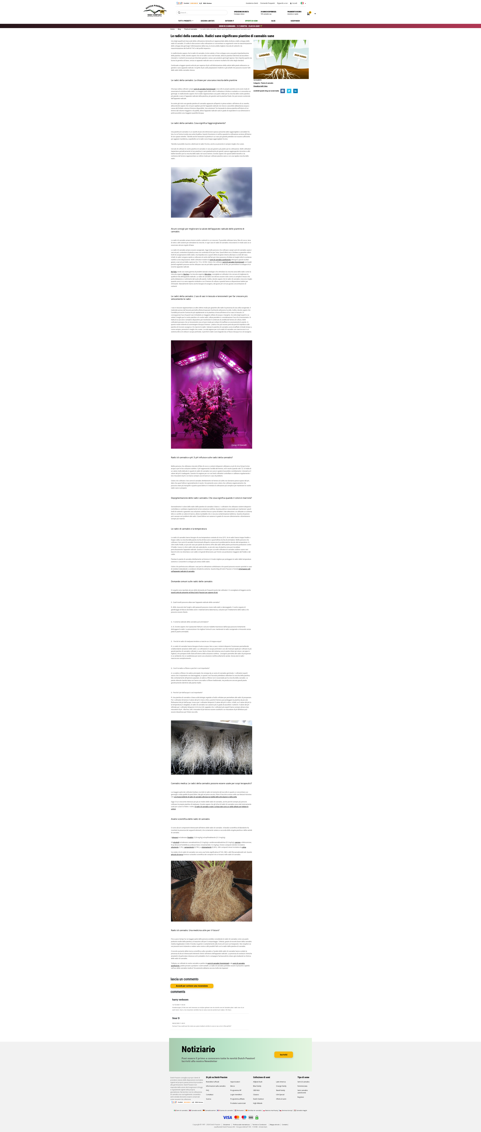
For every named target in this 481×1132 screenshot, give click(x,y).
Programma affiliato (237, 1099)
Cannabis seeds (196, 1110)
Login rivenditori (236, 1095)
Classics (256, 1095)
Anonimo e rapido (294, 13)
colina (244, 847)
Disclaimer (226, 1124)
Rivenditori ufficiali (212, 1082)
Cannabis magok (301, 1110)
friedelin (190, 837)
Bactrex (186, 274)
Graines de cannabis (226, 1110)
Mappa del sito (275, 1124)
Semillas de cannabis (254, 1110)
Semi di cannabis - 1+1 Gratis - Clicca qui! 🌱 (240, 26)
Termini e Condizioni (259, 1124)
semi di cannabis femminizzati (204, 89)
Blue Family (257, 1086)
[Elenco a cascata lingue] (302, 4)
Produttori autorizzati (238, 1103)
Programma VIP (235, 1090)
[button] (308, 13)
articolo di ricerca (177, 854)
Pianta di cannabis (190, 29)
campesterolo (189, 847)
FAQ (207, 1090)
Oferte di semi (281, 1099)
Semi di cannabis (303, 1082)
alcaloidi (176, 842)
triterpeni (175, 837)
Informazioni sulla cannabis (215, 1086)
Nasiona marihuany (271, 1110)
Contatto (285, 1124)
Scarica (208, 1099)
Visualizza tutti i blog (260, 86)
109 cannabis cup (268, 13)
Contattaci (209, 1095)
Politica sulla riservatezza (241, 1124)
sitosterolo (174, 847)
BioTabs (174, 272)
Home (172, 29)
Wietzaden (240, 1110)
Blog (179, 29)
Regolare (300, 1097)
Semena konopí (287, 1110)
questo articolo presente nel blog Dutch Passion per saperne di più (194, 592)
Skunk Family (280, 1090)
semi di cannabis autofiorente (220, 260)
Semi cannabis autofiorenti (302, 1091)
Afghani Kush (257, 1082)
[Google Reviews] (193, 3)
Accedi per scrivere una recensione (192, 986)
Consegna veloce (241, 13)
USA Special (280, 1095)
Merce (232, 1086)
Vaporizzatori (235, 1082)
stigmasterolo (206, 847)
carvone (237, 842)
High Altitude (257, 1103)
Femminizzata (302, 1086)
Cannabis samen (210, 1110)
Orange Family (281, 1086)
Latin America (281, 1082)
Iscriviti (283, 1054)
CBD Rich (256, 1090)
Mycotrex (208, 274)
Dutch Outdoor (258, 1099)
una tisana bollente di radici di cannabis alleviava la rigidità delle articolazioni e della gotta (205, 797)
